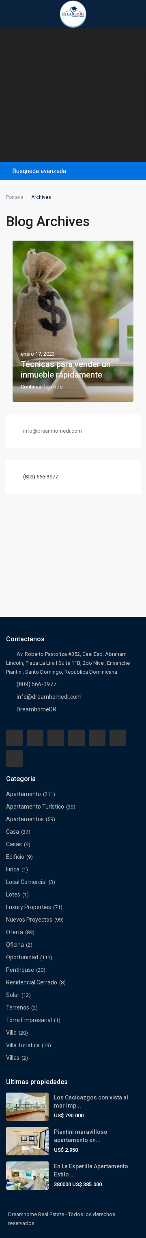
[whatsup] (35, 738)
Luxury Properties (28, 907)
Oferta (14, 932)
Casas (14, 844)
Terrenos (17, 1007)
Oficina (15, 944)
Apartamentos (25, 819)
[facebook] (14, 738)
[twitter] (55, 738)
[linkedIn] (76, 738)
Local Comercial (26, 882)
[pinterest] (97, 738)
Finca (12, 869)
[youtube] (118, 738)
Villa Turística (23, 1045)
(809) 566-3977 (40, 477)
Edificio (15, 857)
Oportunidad (22, 957)
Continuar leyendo (42, 387)
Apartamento (23, 794)
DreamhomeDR (36, 709)
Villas (12, 1057)
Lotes (13, 894)
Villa (11, 1032)
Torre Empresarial (29, 1020)
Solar (12, 995)
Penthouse (20, 970)
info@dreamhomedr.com (49, 697)
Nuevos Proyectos (29, 919)
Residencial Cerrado (31, 982)
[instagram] (14, 758)
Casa (12, 831)
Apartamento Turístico (35, 806)
